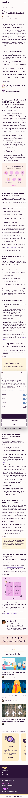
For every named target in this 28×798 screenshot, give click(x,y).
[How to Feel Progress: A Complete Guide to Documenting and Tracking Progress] (14, 710)
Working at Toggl (6, 774)
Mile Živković (11, 621)
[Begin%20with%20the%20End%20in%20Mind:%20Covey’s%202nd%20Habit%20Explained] (13, 796)
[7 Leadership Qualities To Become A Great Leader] (14, 686)
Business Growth (6, 8)
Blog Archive (5, 770)
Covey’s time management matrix (15, 567)
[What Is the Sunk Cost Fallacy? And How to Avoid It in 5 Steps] (14, 663)
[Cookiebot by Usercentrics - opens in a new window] (21, 372)
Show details (21, 411)
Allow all (14, 416)
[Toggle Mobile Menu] (25, 2)
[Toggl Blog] (6, 2)
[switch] (25, 399)
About (3, 772)
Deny (14, 424)
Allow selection (14, 420)
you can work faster (11, 247)
